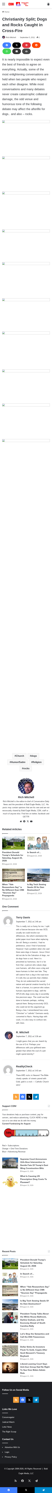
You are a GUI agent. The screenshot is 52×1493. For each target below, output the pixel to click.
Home (6, 12)
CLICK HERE (35, 1117)
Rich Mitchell (11, 37)
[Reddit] (36, 45)
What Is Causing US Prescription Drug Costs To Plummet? (33, 1179)
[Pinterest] (26, 45)
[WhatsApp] (6, 51)
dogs (34, 756)
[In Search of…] (38, 843)
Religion (37, 762)
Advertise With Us (12, 1447)
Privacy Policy (11, 1457)
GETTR (26, 817)
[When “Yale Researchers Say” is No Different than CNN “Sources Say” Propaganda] (13, 875)
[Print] (26, 51)
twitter (34, 814)
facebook (42, 814)
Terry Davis (23, 917)
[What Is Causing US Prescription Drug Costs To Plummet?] (10, 1181)
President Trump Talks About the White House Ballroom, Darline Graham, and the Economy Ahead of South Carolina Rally (34, 1320)
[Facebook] (6, 45)
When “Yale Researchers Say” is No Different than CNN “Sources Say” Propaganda (13, 890)
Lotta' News (7, 1427)
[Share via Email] (16, 51)
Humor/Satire (18, 762)
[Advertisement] (26, 1219)
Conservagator (8, 1417)
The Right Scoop (9, 1432)
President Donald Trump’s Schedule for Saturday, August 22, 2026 (33, 1263)
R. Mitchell (22, 1032)
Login (7, 1452)
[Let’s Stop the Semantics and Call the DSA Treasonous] (10, 1337)
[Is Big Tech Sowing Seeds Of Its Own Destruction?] (38, 875)
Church (20, 756)
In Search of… (34, 852)
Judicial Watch (8, 1422)
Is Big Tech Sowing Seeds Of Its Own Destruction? (36, 887)
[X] (16, 45)
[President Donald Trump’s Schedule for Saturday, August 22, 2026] (13, 843)
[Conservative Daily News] (18, 4)
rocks (26, 768)
